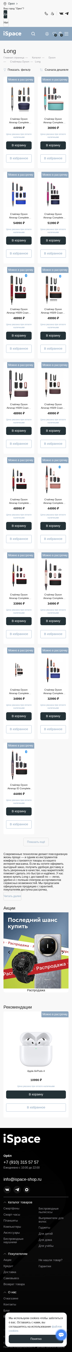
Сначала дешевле (57, 69)
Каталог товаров (20, 1202)
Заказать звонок (52, 13)
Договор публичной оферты (51, 1347)
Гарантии (45, 1266)
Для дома (45, 1240)
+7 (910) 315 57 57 (46, 13)
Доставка (9, 1272)
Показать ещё (36, 841)
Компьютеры (12, 1226)
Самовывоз (11, 1278)
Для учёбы (46, 1246)
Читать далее (12, 896)
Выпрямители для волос (51, 1219)
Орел (11, 3)
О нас (12, 1292)
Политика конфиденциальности (19, 1347)
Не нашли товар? (50, 1260)
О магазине (10, 1298)
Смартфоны (11, 1208)
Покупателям (17, 1254)
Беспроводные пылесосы (49, 1210)
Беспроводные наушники (13, 1240)
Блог (6, 1310)
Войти (47, 34)
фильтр (19, 69)
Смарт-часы (11, 1214)
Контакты (9, 1304)
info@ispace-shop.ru (22, 1179)
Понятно (36, 1338)
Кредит (8, 1266)
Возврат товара (14, 1284)
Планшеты (10, 1220)
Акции (7, 1259)
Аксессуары (11, 1232)
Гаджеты (44, 1227)
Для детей (46, 1233)
